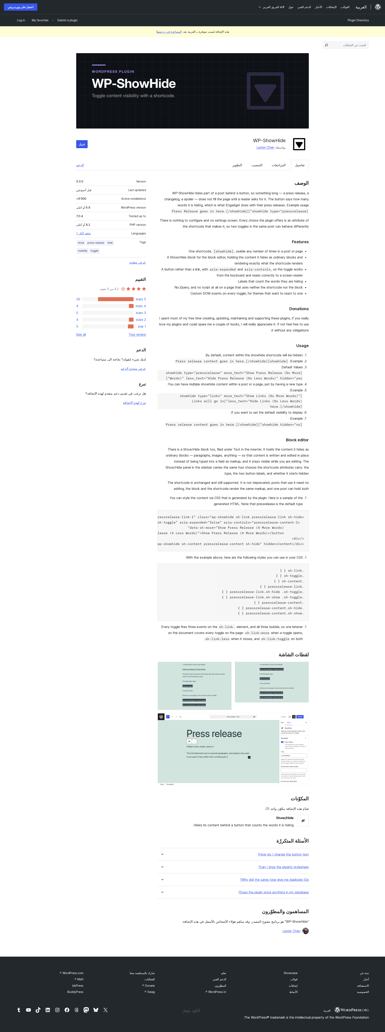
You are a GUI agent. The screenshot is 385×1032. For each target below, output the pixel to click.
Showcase (291, 973)
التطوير (237, 165)
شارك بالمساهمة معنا (142, 973)
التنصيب (256, 165)
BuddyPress (75, 992)
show (81, 242)
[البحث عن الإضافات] (326, 45)
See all (81, 334)
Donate (148, 985)
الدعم (80, 165)
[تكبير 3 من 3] (303, 719)
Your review (137, 334)
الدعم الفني (219, 979)
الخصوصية (363, 992)
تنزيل (82, 144)
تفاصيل (300, 165)
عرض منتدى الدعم (133, 369)
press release (95, 242)
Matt (78, 979)
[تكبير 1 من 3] (303, 667)
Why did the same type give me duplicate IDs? (274, 880)
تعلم (223, 973)
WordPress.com (71, 973)
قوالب (294, 979)
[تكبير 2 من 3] (226, 667)
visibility (82, 250)
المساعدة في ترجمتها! (169, 31)
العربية (327, 1010)
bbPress (77, 985)
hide (110, 242)
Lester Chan (265, 147)
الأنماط (293, 992)
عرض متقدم (137, 262)
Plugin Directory (358, 20)
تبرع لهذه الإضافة (134, 403)
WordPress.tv (215, 992)
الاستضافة (363, 985)
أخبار (366, 979)
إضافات (293, 985)
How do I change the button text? (283, 854)
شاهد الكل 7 (83, 233)
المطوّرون (220, 985)
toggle (94, 250)
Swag (149, 992)
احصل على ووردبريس (20, 7)
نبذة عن (364, 973)
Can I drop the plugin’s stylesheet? (283, 867)
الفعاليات (150, 979)
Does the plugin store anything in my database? (273, 892)
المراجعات (279, 165)
